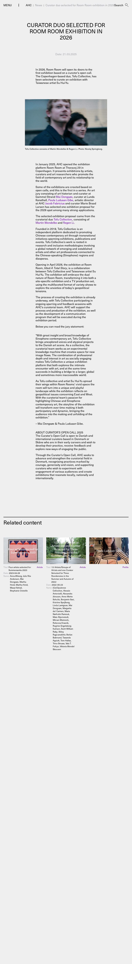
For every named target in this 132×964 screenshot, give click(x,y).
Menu (7, 5)
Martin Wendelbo (46, 222)
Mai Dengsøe (64, 197)
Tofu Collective (63, 219)
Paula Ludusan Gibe (60, 200)
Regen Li (68, 222)
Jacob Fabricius (55, 203)
